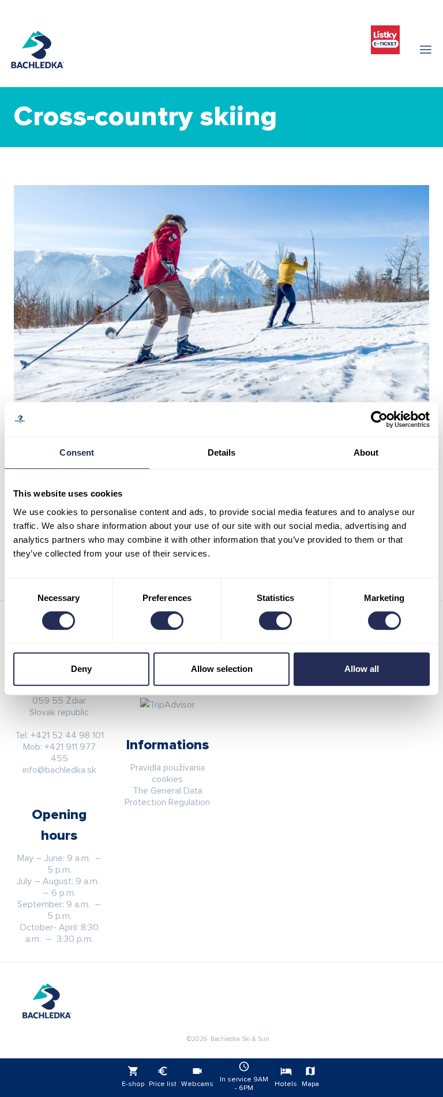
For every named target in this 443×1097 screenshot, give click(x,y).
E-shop (133, 1076)
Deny (81, 669)
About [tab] (366, 452)
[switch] (167, 620)
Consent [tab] (76, 452)
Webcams (197, 1076)
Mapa (310, 1076)
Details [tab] (222, 452)
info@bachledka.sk (59, 770)
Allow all (361, 669)
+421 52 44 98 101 (67, 735)
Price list (163, 1076)
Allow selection (222, 669)
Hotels (286, 1076)
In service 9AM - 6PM (244, 1076)
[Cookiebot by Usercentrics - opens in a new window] (379, 419)
